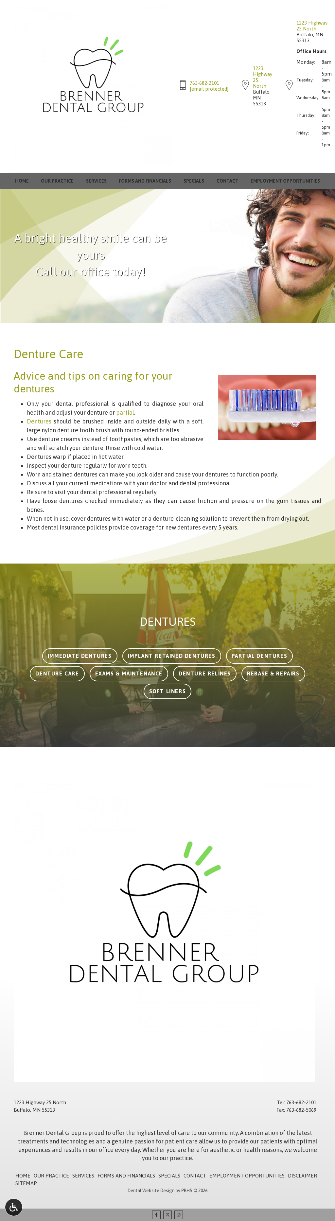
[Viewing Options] (14, 1207)
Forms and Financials (145, 181)
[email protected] (209, 89)
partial (125, 412)
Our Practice (57, 181)
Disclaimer (302, 1175)
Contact (227, 181)
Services (96, 181)
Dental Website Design (151, 1190)
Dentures (39, 421)
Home (22, 181)
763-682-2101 (204, 83)
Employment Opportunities (285, 181)
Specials (194, 181)
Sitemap (26, 1183)
